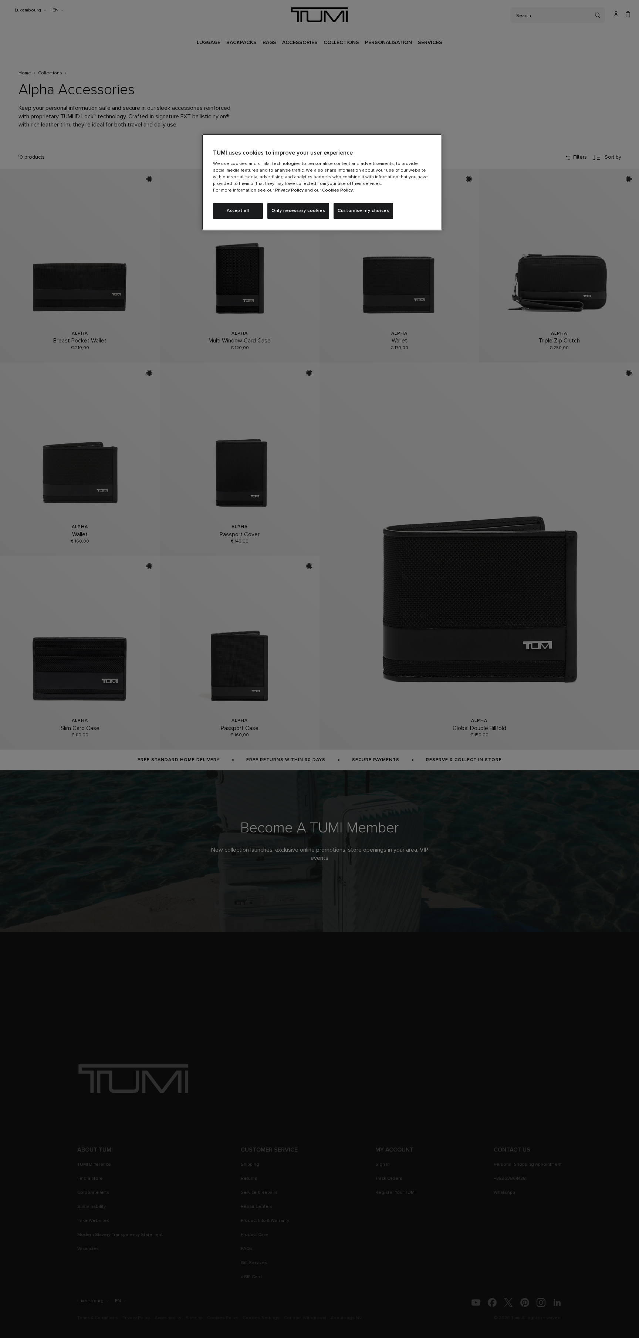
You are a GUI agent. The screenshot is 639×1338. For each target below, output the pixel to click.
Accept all (238, 211)
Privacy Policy (289, 190)
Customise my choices (363, 211)
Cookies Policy (337, 190)
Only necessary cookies (298, 211)
